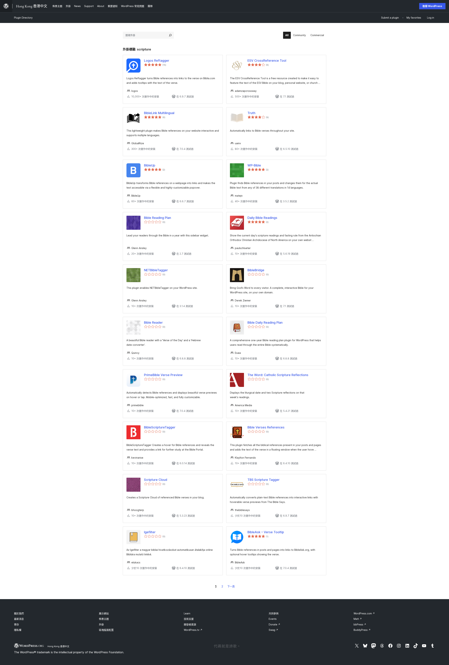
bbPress (360, 624)
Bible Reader (153, 322)
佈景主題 (104, 618)
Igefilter (150, 532)
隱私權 (17, 629)
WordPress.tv (193, 629)
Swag (273, 629)
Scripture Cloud (155, 480)
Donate (274, 624)
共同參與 (274, 613)
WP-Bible (254, 165)
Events (273, 618)
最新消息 (19, 618)
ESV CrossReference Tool (266, 60)
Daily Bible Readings (262, 218)
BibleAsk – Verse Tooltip (265, 532)
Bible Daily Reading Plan (265, 322)
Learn (187, 613)
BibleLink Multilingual (159, 113)
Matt (358, 618)
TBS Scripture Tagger (263, 480)
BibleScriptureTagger (159, 427)
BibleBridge (255, 270)
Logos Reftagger (156, 60)
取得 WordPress (432, 6)
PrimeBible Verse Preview (163, 375)
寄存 (16, 624)
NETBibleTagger (156, 270)
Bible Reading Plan (157, 218)
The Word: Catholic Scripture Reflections (277, 375)
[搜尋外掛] (170, 35)
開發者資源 (190, 624)
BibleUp (149, 165)
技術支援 (189, 618)
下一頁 (231, 586)
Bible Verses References (265, 427)
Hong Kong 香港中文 (58, 646)
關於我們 (19, 613)
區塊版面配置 (106, 629)
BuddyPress (362, 629)
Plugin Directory (23, 17)
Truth (251, 113)
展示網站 (104, 613)
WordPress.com (364, 613)
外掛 (101, 624)
